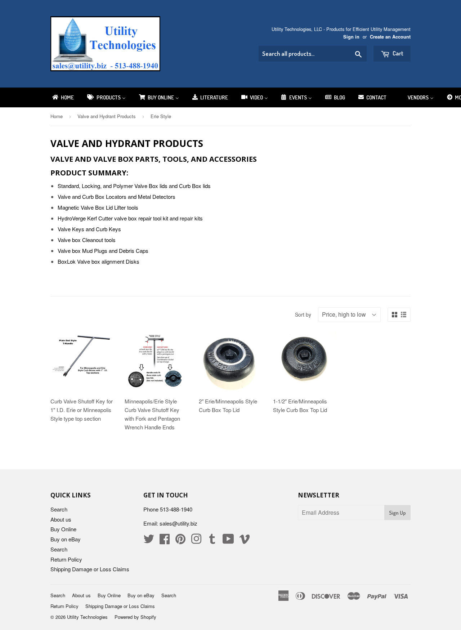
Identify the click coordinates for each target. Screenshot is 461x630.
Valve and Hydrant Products (106, 116)
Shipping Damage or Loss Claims (89, 569)
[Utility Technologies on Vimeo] (244, 541)
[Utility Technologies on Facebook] (164, 541)
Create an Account (390, 36)
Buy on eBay (65, 539)
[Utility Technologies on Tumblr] (212, 541)
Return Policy (66, 559)
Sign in (351, 36)
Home (56, 116)
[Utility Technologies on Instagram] (196, 541)
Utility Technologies (87, 616)
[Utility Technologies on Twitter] (148, 541)
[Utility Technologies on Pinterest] (180, 541)
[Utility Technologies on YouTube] (228, 541)
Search (58, 509)
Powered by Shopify (135, 616)
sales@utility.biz (178, 523)
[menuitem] (62, 97)
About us (60, 519)
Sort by (303, 314)
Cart (397, 53)
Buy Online (63, 529)
